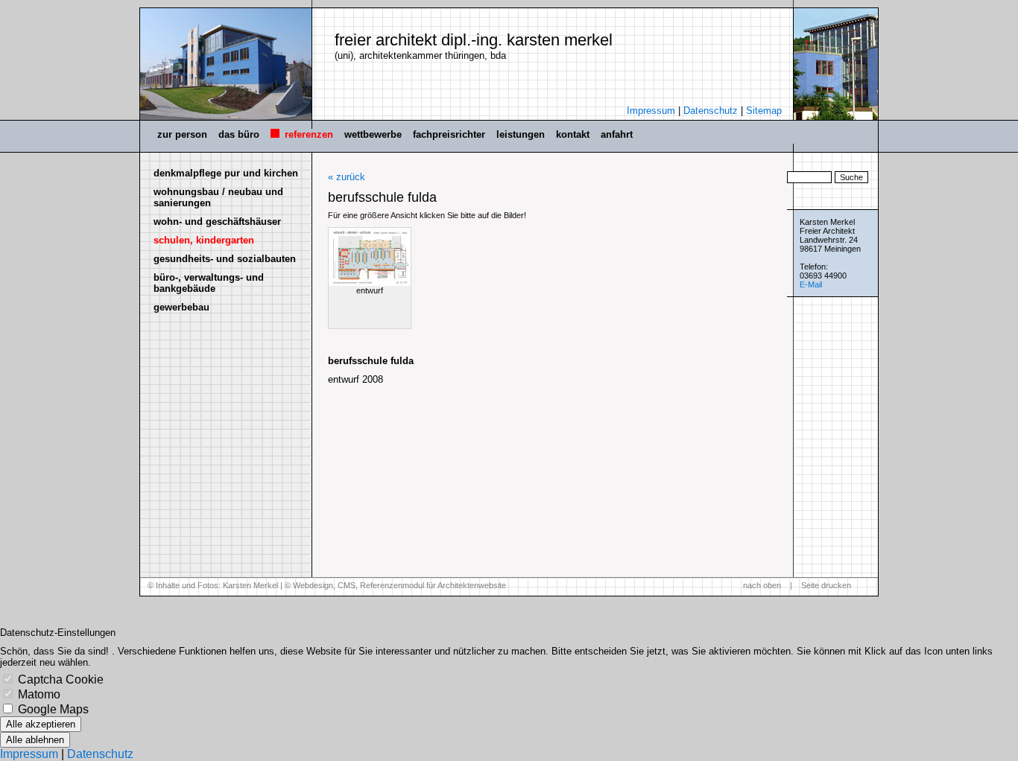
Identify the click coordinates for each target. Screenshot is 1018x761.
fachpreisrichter (449, 134)
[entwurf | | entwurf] (370, 257)
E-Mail (811, 284)
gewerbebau (181, 307)
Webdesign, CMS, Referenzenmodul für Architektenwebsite (399, 585)
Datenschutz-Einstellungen (58, 632)
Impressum (651, 110)
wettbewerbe (373, 134)
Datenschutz (710, 110)
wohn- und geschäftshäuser (217, 221)
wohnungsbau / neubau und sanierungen (218, 197)
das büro (238, 134)
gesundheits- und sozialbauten (225, 258)
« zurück (346, 176)
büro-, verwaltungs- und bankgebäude (209, 283)
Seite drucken (826, 585)
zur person (182, 134)
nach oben (762, 585)
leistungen (520, 134)
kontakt (572, 134)
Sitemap (764, 110)
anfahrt (617, 134)
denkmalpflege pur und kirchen (226, 173)
